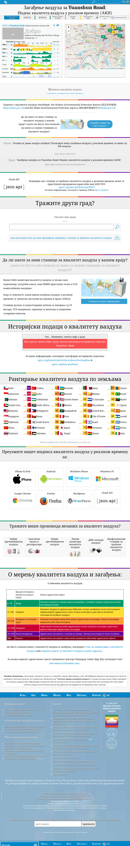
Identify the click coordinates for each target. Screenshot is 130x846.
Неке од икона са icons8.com (66, 757)
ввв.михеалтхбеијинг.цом (64, 663)
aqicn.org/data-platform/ (65, 364)
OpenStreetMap (110, 68)
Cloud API (107, 492)
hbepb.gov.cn (107, 107)
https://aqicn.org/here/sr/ (65, 154)
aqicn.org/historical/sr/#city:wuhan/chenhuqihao (63, 360)
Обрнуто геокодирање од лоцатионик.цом (73, 761)
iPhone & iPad (22, 471)
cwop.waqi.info (60, 741)
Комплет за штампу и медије (18, 715)
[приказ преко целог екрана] (57, 25)
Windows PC (107, 471)
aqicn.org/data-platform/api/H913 (76, 187)
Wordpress (79, 493)
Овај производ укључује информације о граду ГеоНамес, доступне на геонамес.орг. (75, 728)
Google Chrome (22, 493)
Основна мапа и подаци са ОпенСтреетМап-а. (74, 764)
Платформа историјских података (21, 758)
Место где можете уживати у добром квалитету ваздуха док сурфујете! (76, 769)
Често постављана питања (21, 737)
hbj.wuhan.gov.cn (13, 107)
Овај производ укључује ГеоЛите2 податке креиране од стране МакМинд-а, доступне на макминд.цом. (74, 721)
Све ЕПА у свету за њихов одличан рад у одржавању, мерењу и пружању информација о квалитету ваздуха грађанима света (76, 712)
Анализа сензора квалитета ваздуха (22, 731)
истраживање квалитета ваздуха (24, 721)
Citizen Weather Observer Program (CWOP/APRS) (64, 793)
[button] (101, 25)
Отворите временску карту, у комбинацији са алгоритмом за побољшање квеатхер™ (74, 734)
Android (50, 471)
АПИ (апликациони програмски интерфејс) (25, 755)
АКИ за (13, 25)
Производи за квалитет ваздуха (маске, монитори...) (23, 751)
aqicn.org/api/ (101, 190)
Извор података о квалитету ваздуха (22, 743)
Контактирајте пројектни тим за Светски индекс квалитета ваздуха (24, 711)
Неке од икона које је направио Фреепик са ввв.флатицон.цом (73, 752)
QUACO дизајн (59, 774)
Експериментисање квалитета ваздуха (23, 729)
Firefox (51, 493)
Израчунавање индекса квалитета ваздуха (25, 745)
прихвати (88, 824)
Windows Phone (79, 471)
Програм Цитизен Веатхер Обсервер (70, 739)
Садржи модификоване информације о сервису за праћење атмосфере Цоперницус (75, 746)
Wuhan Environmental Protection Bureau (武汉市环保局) (64, 796)
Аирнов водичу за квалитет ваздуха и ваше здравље (71, 650)
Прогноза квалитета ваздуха (18, 748)
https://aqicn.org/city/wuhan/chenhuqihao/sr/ (65, 164)
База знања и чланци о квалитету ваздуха (24, 726)
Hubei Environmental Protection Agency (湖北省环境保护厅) (64, 798)
